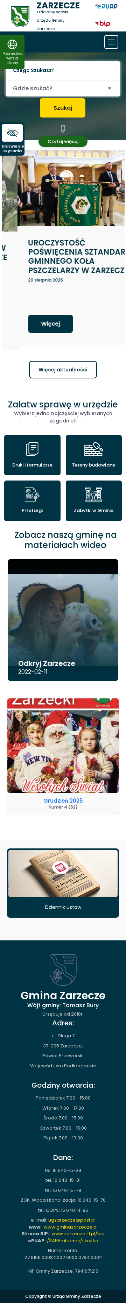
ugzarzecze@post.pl (72, 1214)
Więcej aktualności (63, 364)
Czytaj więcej (63, 141)
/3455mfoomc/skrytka (72, 1235)
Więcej (34, 324)
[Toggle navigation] (111, 42)
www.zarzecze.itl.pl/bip (78, 1228)
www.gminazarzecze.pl (71, 1221)
